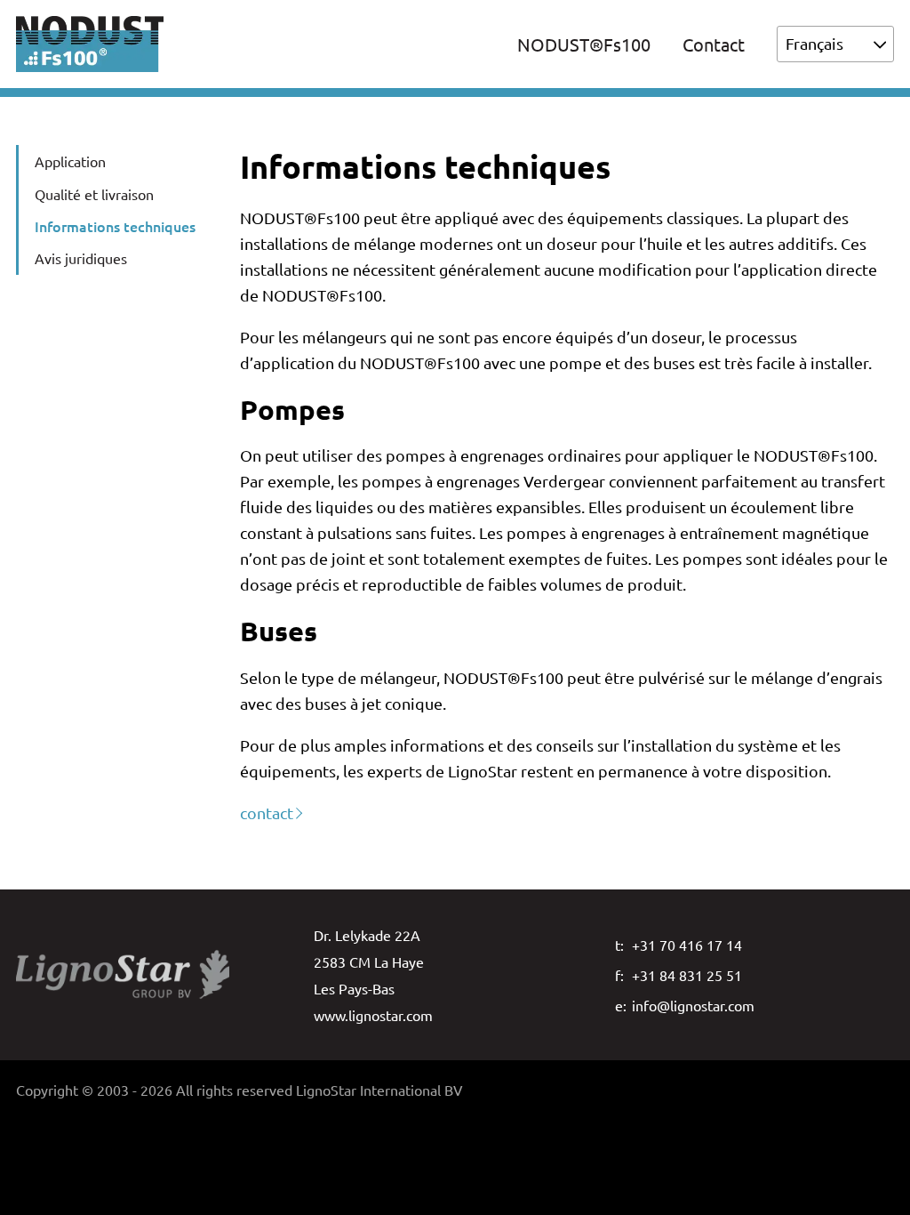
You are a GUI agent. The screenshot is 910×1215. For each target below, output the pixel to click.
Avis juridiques (81, 258)
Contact (713, 44)
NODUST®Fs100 (584, 44)
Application (70, 161)
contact (266, 812)
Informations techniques (115, 226)
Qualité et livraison (94, 194)
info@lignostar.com (693, 1005)
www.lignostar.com (373, 1015)
